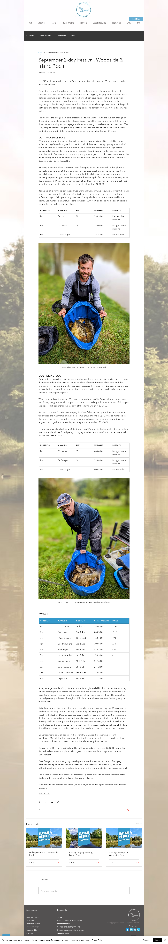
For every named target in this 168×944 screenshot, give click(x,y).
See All (139, 823)
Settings (146, 940)
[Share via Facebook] (39, 802)
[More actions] (128, 52)
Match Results (45, 35)
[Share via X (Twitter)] (46, 802)
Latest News (61, 35)
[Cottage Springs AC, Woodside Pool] (124, 838)
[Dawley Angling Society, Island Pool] (84, 838)
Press (73, 35)
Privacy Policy (97, 940)
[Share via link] (58, 802)
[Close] (165, 940)
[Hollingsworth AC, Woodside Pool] (44, 838)
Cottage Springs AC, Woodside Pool (119, 854)
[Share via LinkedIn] (52, 802)
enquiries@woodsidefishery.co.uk (71, 930)
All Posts (30, 35)
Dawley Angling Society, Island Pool (81, 854)
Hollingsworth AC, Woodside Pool (43, 854)
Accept (157, 940)
